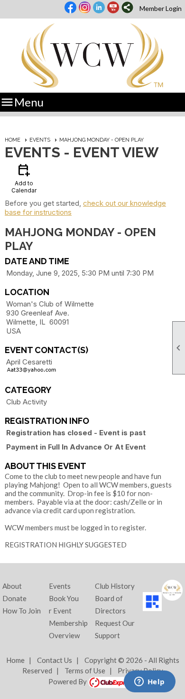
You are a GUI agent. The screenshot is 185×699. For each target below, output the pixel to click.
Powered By (68, 681)
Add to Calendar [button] (24, 178)
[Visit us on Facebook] (70, 8)
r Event (60, 610)
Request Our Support (115, 629)
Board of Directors (110, 604)
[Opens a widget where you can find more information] (149, 682)
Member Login (160, 8)
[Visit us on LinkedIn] (99, 8)
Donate (14, 598)
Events (39, 140)
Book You (64, 598)
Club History (115, 586)
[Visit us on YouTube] (113, 8)
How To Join (21, 610)
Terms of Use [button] (85, 670)
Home (12, 140)
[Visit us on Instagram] (85, 8)
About (12, 586)
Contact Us (54, 660)
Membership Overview (68, 629)
